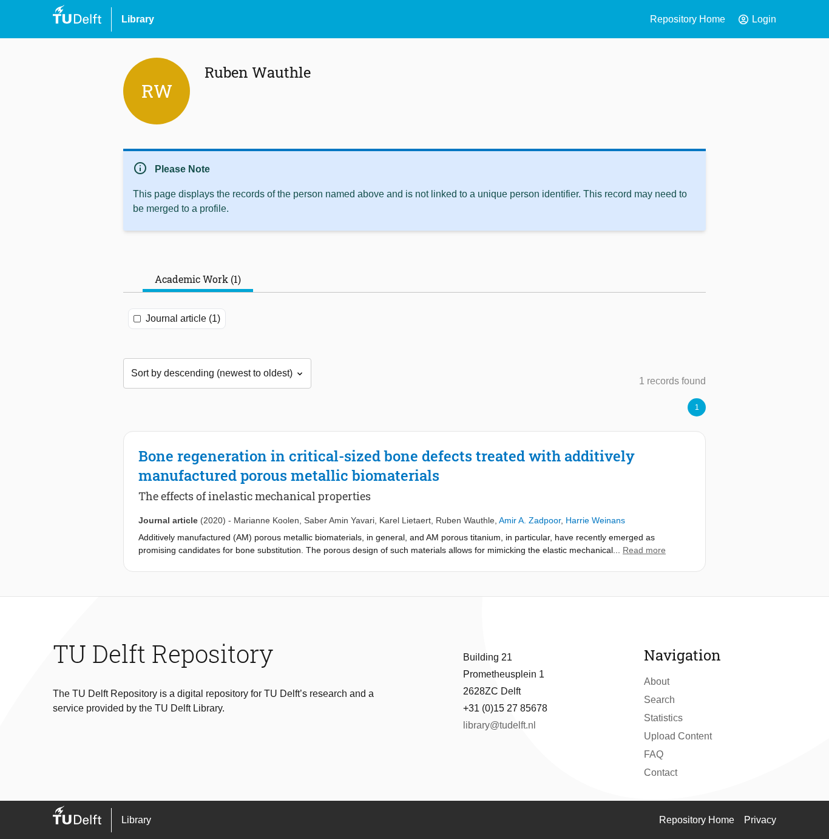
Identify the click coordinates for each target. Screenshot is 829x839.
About (656, 681)
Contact (660, 772)
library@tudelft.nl (499, 725)
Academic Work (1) (198, 279)
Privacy (760, 820)
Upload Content (678, 736)
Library (137, 19)
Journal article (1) (183, 318)
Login (756, 19)
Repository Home (687, 19)
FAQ (653, 754)
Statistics (663, 718)
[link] (414, 501)
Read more (644, 550)
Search (659, 700)
